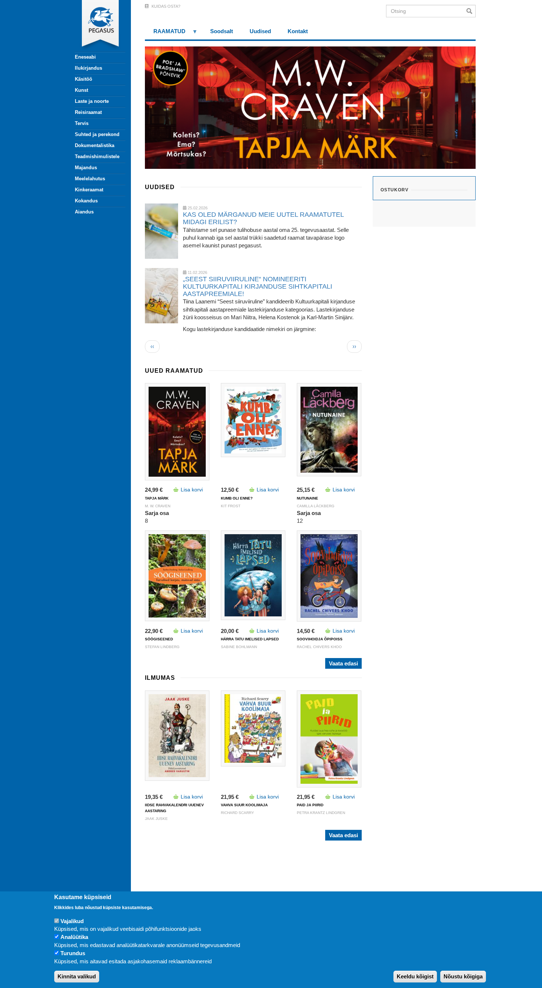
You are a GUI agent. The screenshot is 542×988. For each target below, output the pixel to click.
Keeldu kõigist (415, 977)
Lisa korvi (192, 490)
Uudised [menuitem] (260, 31)
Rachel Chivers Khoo (319, 647)
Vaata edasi (343, 663)
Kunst (81, 90)
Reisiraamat (88, 112)
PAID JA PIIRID (310, 805)
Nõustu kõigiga (463, 977)
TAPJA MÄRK (156, 498)
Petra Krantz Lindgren (321, 813)
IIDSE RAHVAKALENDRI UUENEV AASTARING (174, 808)
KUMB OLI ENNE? (237, 498)
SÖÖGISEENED (159, 639)
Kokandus (86, 200)
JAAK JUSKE (156, 819)
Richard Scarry (237, 813)
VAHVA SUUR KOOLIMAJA (244, 805)
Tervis (81, 123)
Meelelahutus (90, 178)
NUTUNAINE (307, 498)
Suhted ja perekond (97, 134)
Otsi (471, 11)
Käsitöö (83, 79)
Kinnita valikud (77, 977)
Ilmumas (160, 678)
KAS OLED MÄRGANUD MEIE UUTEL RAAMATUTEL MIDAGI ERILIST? (263, 218)
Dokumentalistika (94, 145)
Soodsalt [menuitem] (221, 31)
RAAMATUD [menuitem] (165, 33)
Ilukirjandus (88, 68)
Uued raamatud (174, 371)
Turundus (72, 953)
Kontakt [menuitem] (298, 31)
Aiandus (84, 212)
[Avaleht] (95, 26)
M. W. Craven (157, 506)
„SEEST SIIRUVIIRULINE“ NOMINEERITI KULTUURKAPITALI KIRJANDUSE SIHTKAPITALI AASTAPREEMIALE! (257, 286)
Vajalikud (72, 921)
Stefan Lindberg (162, 647)
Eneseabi (85, 57)
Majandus (86, 167)
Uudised (160, 187)
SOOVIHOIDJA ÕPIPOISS (320, 639)
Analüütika (74, 937)
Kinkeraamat (89, 189)
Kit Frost (230, 506)
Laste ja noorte (92, 101)
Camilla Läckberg (315, 506)
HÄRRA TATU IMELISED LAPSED (250, 639)
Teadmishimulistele (97, 156)
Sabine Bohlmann (239, 647)
